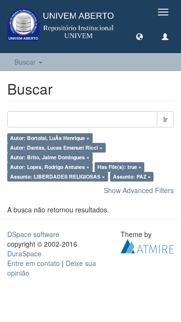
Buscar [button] (26, 62)
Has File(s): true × (119, 166)
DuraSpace (24, 253)
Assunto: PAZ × (132, 176)
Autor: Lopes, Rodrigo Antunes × (49, 166)
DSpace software (33, 234)
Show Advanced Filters (139, 190)
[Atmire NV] (147, 245)
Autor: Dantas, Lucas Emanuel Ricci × (56, 147)
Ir (165, 119)
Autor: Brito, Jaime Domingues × (49, 157)
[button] (139, 36)
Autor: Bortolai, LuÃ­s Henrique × (49, 137)
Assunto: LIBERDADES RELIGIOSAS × (57, 176)
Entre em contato (33, 263)
